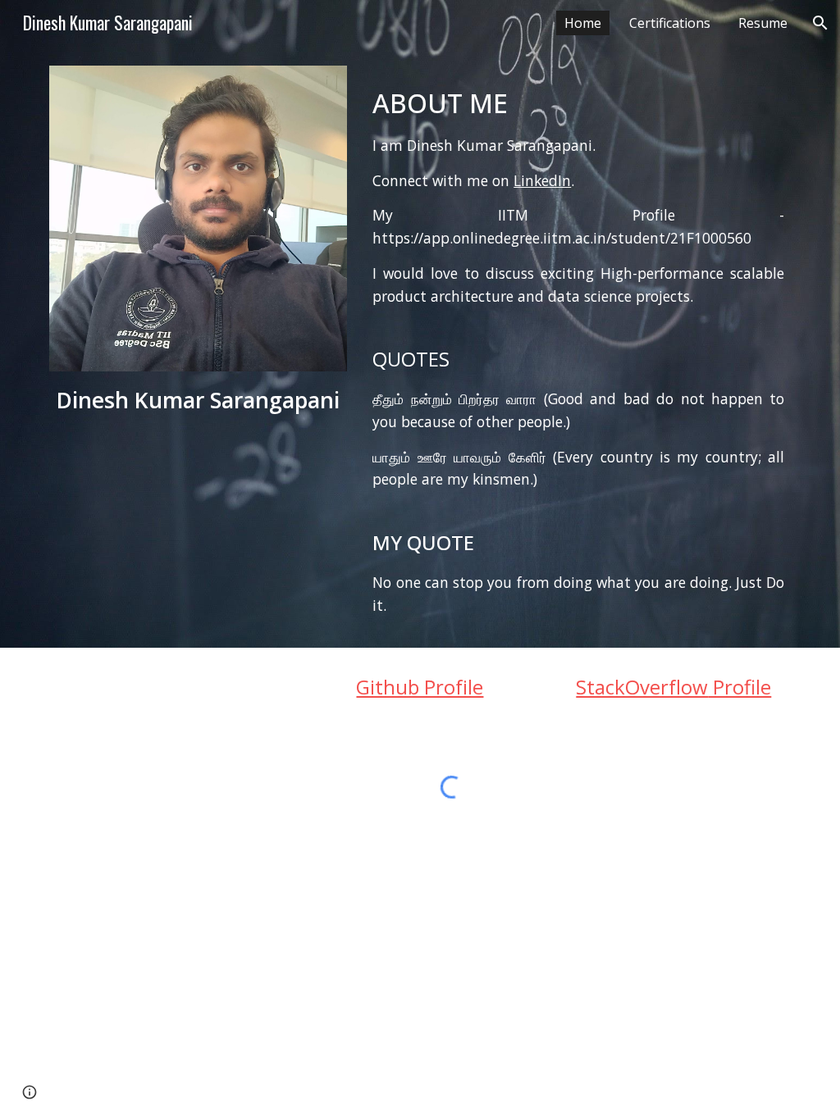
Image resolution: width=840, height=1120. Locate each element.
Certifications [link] (669, 23)
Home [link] (582, 23)
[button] (820, 23)
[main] (198, 400)
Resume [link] (763, 23)
